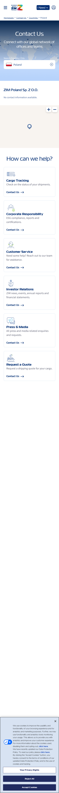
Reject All (29, 778)
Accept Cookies (29, 787)
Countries (33, 17)
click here (43, 746)
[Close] (55, 721)
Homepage (9, 17)
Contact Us (21, 17)
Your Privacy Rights (29, 770)
